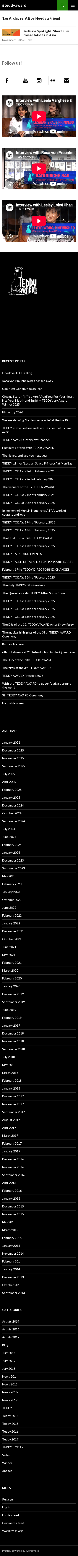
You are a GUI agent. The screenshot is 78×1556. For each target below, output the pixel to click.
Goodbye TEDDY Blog (17, 373)
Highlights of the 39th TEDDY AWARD (28, 447)
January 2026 (11, 742)
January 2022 (11, 923)
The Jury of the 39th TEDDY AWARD (27, 660)
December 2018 (13, 1033)
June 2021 (9, 947)
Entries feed (10, 1515)
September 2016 (13, 1175)
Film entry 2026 (12, 412)
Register (8, 1499)
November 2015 (13, 1214)
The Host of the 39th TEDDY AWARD (28, 538)
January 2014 (11, 1269)
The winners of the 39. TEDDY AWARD (28, 487)
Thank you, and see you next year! (25, 455)
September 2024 (13, 821)
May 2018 (8, 1065)
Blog (5, 1345)
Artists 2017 (10, 1337)
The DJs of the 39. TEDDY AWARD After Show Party (38, 624)
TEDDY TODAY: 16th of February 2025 (28, 577)
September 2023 (13, 868)
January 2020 (11, 986)
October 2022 (11, 899)
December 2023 (13, 860)
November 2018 (13, 1041)
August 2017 (11, 1120)
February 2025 (12, 789)
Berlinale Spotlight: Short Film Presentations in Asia (46, 33)
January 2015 (11, 1245)
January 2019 (11, 1025)
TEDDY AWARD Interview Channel (26, 440)
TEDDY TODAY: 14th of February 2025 (28, 609)
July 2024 (8, 829)
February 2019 (12, 1017)
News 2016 (10, 1392)
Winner (7, 1463)
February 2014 (12, 1261)
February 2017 (12, 1143)
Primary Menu (73, 5)
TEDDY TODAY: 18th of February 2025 (28, 530)
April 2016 (9, 1183)
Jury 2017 (8, 1361)
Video (6, 1455)
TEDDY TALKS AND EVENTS (22, 554)
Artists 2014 (10, 1321)
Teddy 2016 (10, 1431)
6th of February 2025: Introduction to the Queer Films (38, 652)
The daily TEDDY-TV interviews (23, 585)
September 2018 (13, 1049)
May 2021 (8, 955)
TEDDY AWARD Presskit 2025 (22, 675)
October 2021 (11, 939)
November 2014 (13, 1253)
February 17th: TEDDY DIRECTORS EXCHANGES (36, 569)
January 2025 (11, 797)
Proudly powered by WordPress (20, 1550)
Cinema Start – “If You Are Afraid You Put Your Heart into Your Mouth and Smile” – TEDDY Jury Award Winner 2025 (38, 400)
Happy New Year (13, 703)
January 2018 (11, 1088)
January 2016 (11, 1198)
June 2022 (9, 907)
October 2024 (11, 813)
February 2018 (12, 1080)
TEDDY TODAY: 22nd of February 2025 (28, 479)
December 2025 (13, 750)
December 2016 (13, 1159)
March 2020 (10, 970)
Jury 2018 (8, 1368)
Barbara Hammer (13, 644)
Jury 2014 (8, 1353)
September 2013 (13, 1293)
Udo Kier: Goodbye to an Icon (22, 388)
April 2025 (9, 782)
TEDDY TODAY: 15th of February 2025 (28, 601)
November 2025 (13, 758)
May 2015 (8, 1222)
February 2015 (12, 1238)
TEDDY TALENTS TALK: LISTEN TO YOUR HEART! (37, 561)
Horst (29, 39)
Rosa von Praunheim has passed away (27, 381)
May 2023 (8, 876)
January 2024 (11, 852)
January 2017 (11, 1151)
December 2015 (13, 1206)
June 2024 (9, 837)
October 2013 (11, 1285)
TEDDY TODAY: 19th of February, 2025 (28, 522)
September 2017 (13, 1112)
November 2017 (13, 1104)
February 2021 (12, 962)
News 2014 (10, 1376)
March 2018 (10, 1072)
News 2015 (10, 1384)
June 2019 (9, 1010)
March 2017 (10, 1135)
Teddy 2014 (10, 1416)
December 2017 (13, 1096)
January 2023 (11, 892)
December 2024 (13, 805)
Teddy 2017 (10, 1439)
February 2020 (12, 978)
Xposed (7, 1471)
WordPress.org (12, 1531)
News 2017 (10, 1400)
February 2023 (12, 884)
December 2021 (13, 931)
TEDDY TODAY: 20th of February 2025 (28, 502)
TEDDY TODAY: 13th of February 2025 (28, 616)
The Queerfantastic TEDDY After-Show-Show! (34, 593)
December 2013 (13, 1277)
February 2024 (12, 844)
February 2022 (12, 915)
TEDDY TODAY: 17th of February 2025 (28, 546)
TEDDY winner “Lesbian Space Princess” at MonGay (37, 463)
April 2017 (9, 1127)
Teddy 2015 (10, 1423)
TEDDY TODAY (12, 1447)
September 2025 (13, 766)
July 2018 (8, 1057)
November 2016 (13, 1167)
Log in (6, 1507)
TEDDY (7, 1408)
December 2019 (13, 994)
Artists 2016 (10, 1329)
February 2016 (12, 1190)
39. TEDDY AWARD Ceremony (22, 695)
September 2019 (13, 1002)
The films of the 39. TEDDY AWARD (26, 668)
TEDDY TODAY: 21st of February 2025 (28, 495)
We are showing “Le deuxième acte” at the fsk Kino (36, 420)
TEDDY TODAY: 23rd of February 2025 (28, 471)
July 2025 (8, 774)
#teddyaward (14, 5)
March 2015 (10, 1230)
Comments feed (13, 1523)
